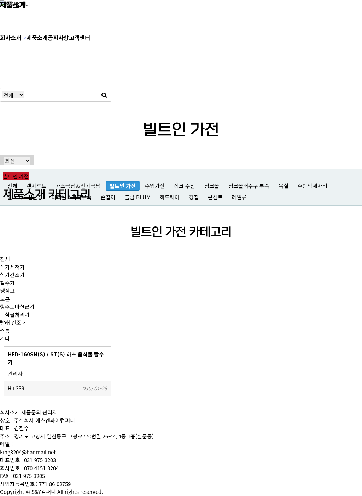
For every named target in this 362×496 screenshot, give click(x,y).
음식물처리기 (15, 315)
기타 (5, 338)
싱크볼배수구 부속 (248, 186)
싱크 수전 (184, 186)
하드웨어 (170, 197)
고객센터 (79, 37)
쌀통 (5, 331)
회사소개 (10, 37)
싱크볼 (211, 186)
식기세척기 (12, 267)
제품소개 (37, 37)
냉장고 (7, 291)
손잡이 (108, 197)
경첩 (194, 197)
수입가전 (155, 186)
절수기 (7, 283)
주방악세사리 (312, 186)
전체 (5, 259)
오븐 (5, 299)
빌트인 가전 (123, 185)
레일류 (239, 197)
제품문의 (31, 412)
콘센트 (215, 197)
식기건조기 (12, 275)
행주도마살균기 (17, 307)
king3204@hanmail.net (28, 452)
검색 (104, 94)
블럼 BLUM (138, 197)
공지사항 (58, 37)
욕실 (283, 186)
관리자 (49, 412)
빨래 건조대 (13, 322)
